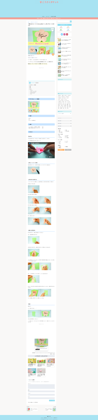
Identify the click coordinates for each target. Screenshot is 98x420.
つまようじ (65, 95)
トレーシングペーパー (66, 100)
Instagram (64, 35)
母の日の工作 (41, 352)
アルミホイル (69, 95)
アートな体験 (66, 137)
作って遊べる (66, 135)
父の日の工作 (46, 352)
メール (29, 393)
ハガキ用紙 (59, 101)
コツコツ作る (60, 137)
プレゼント (60, 136)
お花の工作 (37, 352)
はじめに (43, 16)
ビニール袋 (63, 101)
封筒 (61, 104)
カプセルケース (63, 96)
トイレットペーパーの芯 (60, 100)
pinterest (67, 35)
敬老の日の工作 (52, 352)
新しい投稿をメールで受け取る (33, 402)
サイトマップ (47, 16)
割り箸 (59, 104)
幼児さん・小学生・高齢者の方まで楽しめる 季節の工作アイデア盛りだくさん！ (49, 18)
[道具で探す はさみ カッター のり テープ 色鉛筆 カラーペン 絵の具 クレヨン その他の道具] (65, 126)
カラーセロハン (67, 96)
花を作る (31, 90)
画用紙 (65, 105)
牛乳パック (62, 105)
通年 (49, 352)
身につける (66, 136)
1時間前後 (66, 146)
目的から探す (68, 30)
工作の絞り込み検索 (53, 16)
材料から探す (61, 30)
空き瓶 (67, 105)
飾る (59, 135)
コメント (29, 383)
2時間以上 (60, 147)
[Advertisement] (49, 10)
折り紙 (65, 104)
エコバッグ (59, 96)
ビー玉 (65, 101)
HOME (49, 416)
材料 (30, 87)
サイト (29, 396)
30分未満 (60, 146)
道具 (30, 86)
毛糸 (69, 104)
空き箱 (70, 105)
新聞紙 (67, 104)
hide (37, 82)
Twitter (62, 35)
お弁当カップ (59, 95)
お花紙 (62, 95)
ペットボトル (68, 101)
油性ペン (59, 105)
